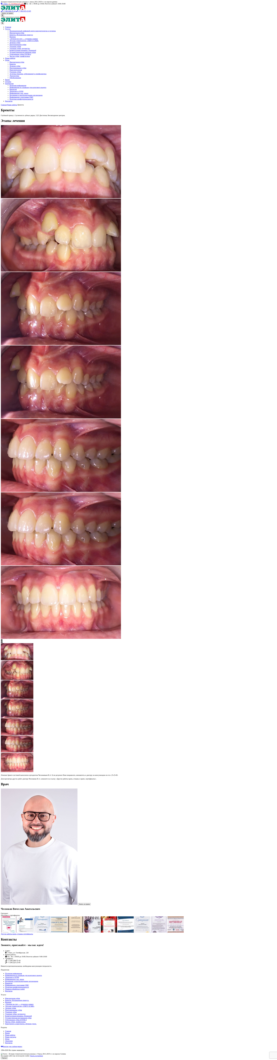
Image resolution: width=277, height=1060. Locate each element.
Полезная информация (18, 85)
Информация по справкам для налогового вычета (28, 87)
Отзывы (8, 82)
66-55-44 (9, 11)
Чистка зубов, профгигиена (20, 56)
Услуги (7, 29)
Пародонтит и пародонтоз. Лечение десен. (21, 1024)
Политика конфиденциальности (21, 99)
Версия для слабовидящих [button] (12, 1046)
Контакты (8, 101)
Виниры (13, 37)
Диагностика (14, 76)
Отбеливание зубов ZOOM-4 (20, 54)
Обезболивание (15, 78)
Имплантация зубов (17, 33)
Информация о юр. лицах (19, 93)
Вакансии (13, 89)
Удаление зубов (15, 46)
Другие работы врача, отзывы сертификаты (17, 934)
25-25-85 (24, 11)
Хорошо (4, 1058)
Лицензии (9, 1041)
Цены (7, 60)
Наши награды (10, 1037)
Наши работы (10, 58)
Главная (8, 27)
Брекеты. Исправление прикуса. (17, 1000)
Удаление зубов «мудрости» (20, 48)
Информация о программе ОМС (21, 97)
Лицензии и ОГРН (16, 91)
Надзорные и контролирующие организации (26, 95)
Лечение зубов (15, 43)
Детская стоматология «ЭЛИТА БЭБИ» (24, 41)
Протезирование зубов (18, 44)
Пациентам (9, 83)
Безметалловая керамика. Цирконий (23, 50)
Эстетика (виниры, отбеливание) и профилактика (28, 74)
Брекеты (13, 64)
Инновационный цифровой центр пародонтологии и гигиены (33, 31)
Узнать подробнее (36, 1056)
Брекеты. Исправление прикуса (21, 35)
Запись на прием (7, 13)
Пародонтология (16, 70)
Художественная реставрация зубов (23, 52)
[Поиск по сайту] (2, 15)
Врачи (7, 80)
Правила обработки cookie (15, 989)
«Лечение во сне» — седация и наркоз (24, 39)
